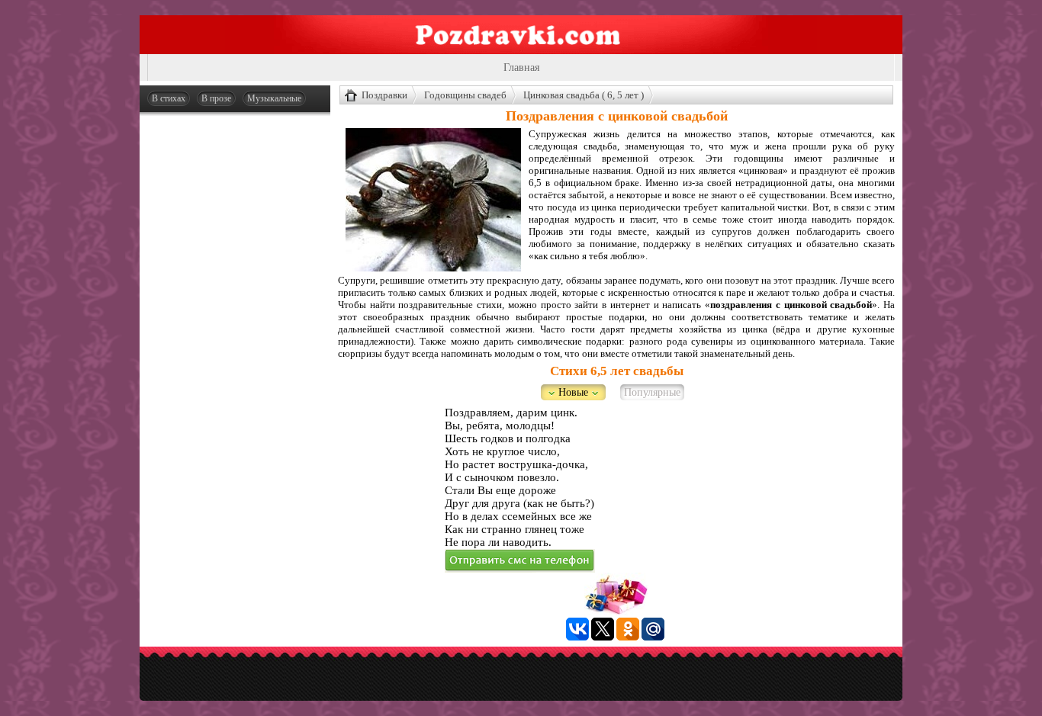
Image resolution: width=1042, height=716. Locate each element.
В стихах (168, 98)
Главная (521, 67)
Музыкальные (274, 98)
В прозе (216, 98)
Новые (573, 392)
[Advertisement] (235, 352)
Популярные (652, 392)
